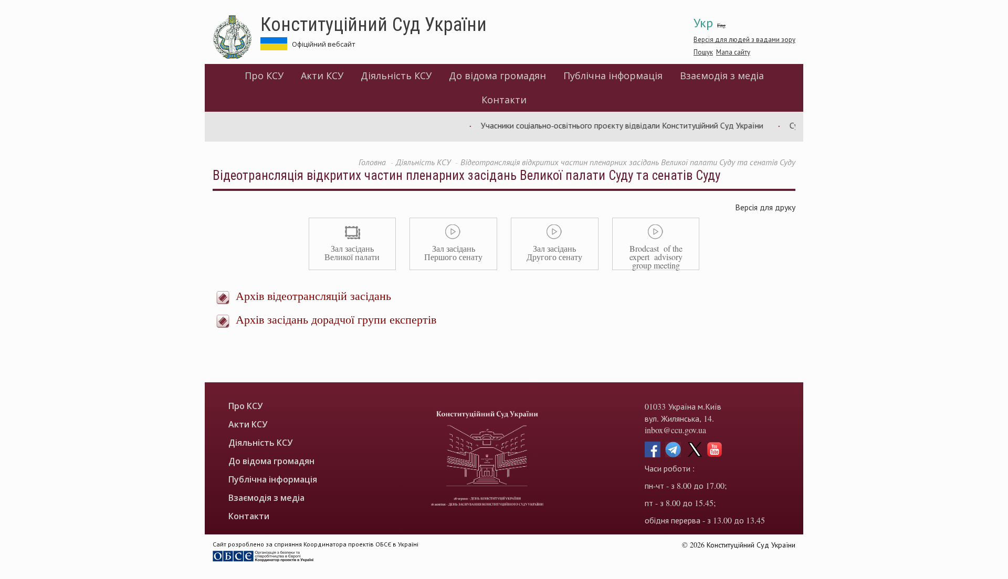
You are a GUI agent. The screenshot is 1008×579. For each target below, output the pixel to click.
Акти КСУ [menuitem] (322, 75)
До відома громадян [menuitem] (497, 75)
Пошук (703, 52)
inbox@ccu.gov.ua (675, 429)
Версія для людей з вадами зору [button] (744, 39)
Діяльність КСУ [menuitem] (396, 75)
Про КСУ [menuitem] (264, 75)
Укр (703, 22)
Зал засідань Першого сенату (453, 252)
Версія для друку (765, 206)
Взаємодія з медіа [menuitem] (722, 75)
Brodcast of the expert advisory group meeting (655, 256)
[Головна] (236, 37)
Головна (372, 161)
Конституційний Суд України (373, 23)
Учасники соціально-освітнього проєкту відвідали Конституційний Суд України (612, 125)
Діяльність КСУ (423, 161)
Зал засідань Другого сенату (554, 252)
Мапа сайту (733, 52)
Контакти (504, 99)
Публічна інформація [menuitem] (613, 75)
